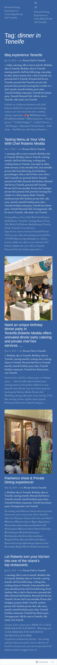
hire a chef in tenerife (37, 75)
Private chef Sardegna (41, 188)
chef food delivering (30, 72)
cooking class (39, 160)
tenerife (13, 89)
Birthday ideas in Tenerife (33, 68)
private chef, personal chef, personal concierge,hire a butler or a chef (28, 86)
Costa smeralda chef (28, 167)
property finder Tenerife (32, 195)
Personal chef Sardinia (33, 181)
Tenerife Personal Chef (21, 96)
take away (42, 606)
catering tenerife (12, 72)
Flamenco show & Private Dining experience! (24, 480)
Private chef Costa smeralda (17, 188)
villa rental (18, 99)
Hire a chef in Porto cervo (31, 174)
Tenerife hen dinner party (36, 369)
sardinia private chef (14, 198)
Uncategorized (40, 208)
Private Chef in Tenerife (34, 60)
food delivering (24, 171)
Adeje (9, 65)
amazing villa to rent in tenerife (28, 65)
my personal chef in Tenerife (33, 177)
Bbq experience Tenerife (23, 55)
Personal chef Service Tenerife (36, 362)
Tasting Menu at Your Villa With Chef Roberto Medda (25, 142)
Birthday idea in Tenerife (19, 355)
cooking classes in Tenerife (17, 164)
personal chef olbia (13, 181)
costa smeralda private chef (17, 588)
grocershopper (11, 174)
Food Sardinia (39, 171)
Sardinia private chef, (34, 198)
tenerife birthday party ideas (31, 89)
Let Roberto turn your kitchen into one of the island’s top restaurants (27, 561)
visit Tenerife (30, 99)
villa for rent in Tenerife (31, 616)
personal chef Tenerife (24, 82)
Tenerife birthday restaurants (18, 92)
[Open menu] (35, 2)
